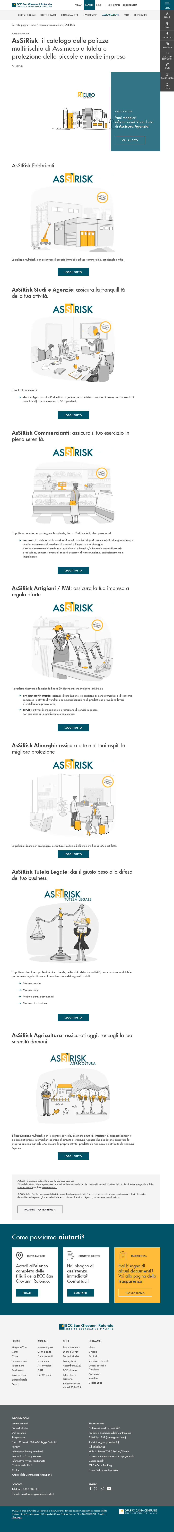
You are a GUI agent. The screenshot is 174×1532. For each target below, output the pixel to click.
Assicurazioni (56, 24)
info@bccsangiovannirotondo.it (37, 1494)
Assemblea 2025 (72, 1365)
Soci (66, 1341)
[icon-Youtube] (109, 1488)
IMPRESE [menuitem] (89, 5)
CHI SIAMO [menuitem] (114, 5)
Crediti (101, 1514)
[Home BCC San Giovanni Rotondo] (32, 5)
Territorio (93, 1356)
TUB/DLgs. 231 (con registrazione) (107, 1437)
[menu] (106, 5)
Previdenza (17, 1370)
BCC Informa (70, 1370)
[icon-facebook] (90, 1488)
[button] (167, 5)
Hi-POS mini (44, 1375)
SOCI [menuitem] (99, 5)
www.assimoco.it (25, 1187)
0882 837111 (31, 1489)
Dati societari (19, 1432)
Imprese (42, 24)
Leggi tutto (73, 272)
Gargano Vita (19, 1347)
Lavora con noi (20, 1423)
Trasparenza (18, 1437)
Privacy (16, 1446)
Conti (15, 1351)
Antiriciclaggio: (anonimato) (104, 1442)
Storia (92, 1347)
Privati (16, 1341)
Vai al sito (133, 140)
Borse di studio (71, 1356)
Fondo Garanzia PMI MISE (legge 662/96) (47, 1442)
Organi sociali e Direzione (97, 1367)
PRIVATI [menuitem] (78, 5)
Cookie (15, 1470)
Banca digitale (19, 1379)
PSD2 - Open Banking (113, 1465)
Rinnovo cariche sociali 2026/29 (72, 1385)
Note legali (17, 1517)
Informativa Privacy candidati (27, 1451)
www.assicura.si (49, 1187)
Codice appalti (96, 1460)
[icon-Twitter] (96, 1488)
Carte (15, 1356)
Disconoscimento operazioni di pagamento (111, 1456)
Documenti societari (94, 1376)
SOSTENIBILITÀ (130, 5)
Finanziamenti (19, 1361)
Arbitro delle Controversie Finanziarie (44, 1474)
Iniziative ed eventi (98, 1361)
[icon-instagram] (102, 1488)
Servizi (15, 1384)
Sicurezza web (96, 1423)
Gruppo (93, 1351)
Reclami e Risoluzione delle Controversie (110, 1432)
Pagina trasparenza (40, 1209)
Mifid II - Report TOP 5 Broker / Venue (109, 1451)
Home (33, 24)
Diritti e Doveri (71, 1351)
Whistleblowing (97, 1446)
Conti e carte (44, 1351)
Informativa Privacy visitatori (27, 1456)
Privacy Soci (69, 1361)
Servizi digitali (45, 1347)
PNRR (41, 1370)
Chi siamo (95, 1341)
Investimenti (18, 1365)
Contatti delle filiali (22, 1465)
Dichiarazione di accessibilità (104, 1428)
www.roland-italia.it (110, 1197)
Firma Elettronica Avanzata (103, 1470)
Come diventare (71, 1347)
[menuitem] (27, 15)
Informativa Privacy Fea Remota (28, 1460)
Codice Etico (95, 1382)
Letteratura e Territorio (69, 1377)
